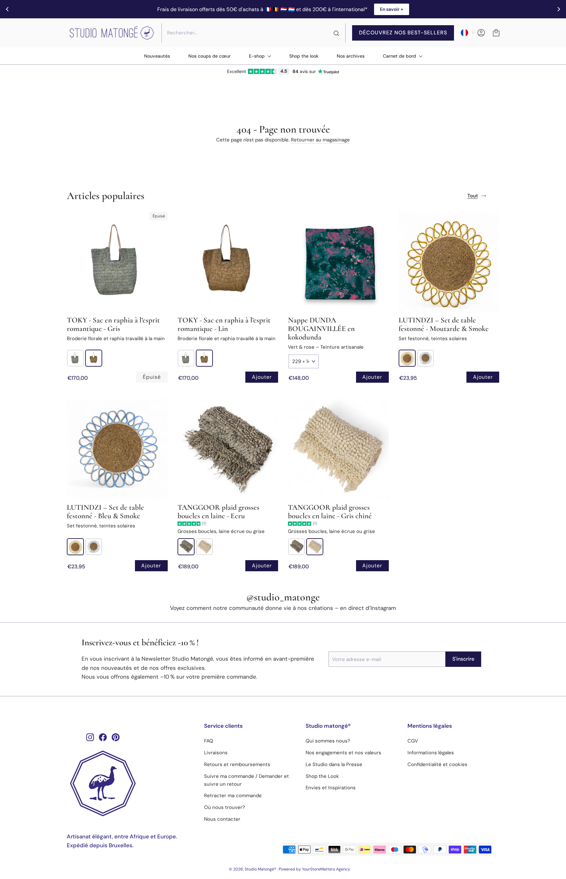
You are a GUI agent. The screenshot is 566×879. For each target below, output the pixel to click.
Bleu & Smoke (425, 358)
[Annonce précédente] (7, 9)
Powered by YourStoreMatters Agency (314, 869)
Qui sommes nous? (328, 741)
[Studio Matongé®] (130, 783)
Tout (472, 195)
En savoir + (391, 9)
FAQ (208, 741)
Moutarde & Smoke (407, 358)
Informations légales (430, 752)
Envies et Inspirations (331, 787)
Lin (94, 358)
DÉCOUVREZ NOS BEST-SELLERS (403, 32)
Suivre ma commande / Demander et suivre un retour (246, 780)
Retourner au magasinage (320, 140)
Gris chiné (204, 547)
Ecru (186, 547)
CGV (412, 741)
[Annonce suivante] (559, 9)
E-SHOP (257, 56)
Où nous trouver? (224, 807)
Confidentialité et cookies (437, 764)
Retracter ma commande (233, 795)
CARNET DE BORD (400, 56)
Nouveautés (157, 56)
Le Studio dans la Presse (334, 764)
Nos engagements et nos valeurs (343, 752)
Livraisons (216, 752)
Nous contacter (222, 819)
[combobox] (253, 32)
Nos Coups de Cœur (209, 56)
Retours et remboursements (237, 764)
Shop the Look (322, 776)
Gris (75, 358)
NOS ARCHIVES (351, 56)
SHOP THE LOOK (303, 56)
